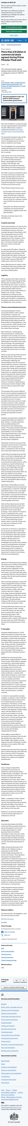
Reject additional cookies (14, 31)
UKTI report (9, 919)
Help (2, 1090)
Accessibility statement (8, 1092)
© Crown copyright (14, 1122)
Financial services (6, 954)
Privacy (8, 1090)
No (25, 981)
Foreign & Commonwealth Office (10, 84)
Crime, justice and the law (9, 1020)
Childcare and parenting (9, 1013)
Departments (5, 1061)
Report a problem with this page (14, 987)
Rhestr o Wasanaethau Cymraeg (11, 1097)
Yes (18, 981)
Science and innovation (7, 951)
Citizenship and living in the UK (11, 1016)
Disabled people (6, 1023)
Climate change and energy (13, 44)
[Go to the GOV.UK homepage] (7, 40)
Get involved (5, 1083)
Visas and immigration (8, 1048)
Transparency (5, 1076)
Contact (20, 1092)
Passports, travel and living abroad (12, 1044)
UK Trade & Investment (13, 86)
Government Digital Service (9, 1099)
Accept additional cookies (14, 27)
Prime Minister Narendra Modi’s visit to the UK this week (12, 131)
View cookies (14, 35)
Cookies (14, 1090)
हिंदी (8, 64)
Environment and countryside (10, 1035)
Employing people (7, 1032)
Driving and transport (8, 1026)
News (3, 1064)
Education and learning (8, 1029)
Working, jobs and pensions (9, 1051)
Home (2, 44)
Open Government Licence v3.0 (11, 1107)
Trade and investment (7, 957)
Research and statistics (8, 1070)
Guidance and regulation (9, 1067)
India (2, 967)
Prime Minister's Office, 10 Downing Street (13, 82)
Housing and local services (9, 1038)
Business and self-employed (10, 1010)
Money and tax (5, 1041)
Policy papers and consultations (11, 1073)
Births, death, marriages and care (11, 1007)
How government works (8, 1079)
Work (2, 948)
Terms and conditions (8, 1095)
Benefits (3, 1004)
